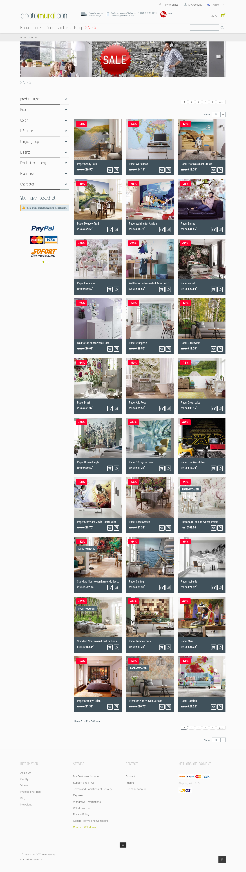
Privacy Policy (81, 814)
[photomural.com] (45, 16)
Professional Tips (30, 791)
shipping (50, 854)
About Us (25, 772)
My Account (195, 4)
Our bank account (136, 789)
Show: (207, 114)
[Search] (222, 27)
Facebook (222, 859)
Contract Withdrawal (85, 827)
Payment (78, 795)
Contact (130, 776)
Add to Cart (110, 170)
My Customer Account (86, 776)
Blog (22, 798)
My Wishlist (171, 4)
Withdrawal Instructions (87, 802)
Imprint (130, 782)
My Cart (215, 16)
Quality (24, 779)
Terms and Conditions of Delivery (92, 789)
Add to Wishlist (116, 170)
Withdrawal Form (83, 808)
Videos (24, 785)
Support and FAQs (84, 782)
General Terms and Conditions (91, 820)
